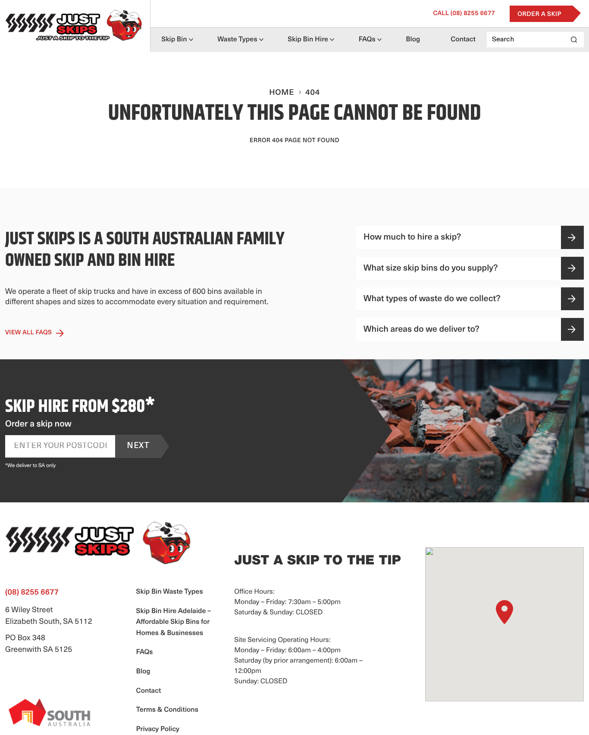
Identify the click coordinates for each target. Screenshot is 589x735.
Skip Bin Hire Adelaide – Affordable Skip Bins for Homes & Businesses (173, 622)
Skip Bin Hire (308, 39)
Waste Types (237, 39)
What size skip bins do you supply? (430, 268)
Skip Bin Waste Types (169, 592)
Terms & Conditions (167, 710)
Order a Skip (539, 14)
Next (138, 446)
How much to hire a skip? (412, 237)
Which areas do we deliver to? (421, 329)
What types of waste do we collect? (432, 299)
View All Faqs (28, 333)
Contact (463, 39)
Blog (413, 39)
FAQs (367, 39)
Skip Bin (174, 39)
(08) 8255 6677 (464, 13)
